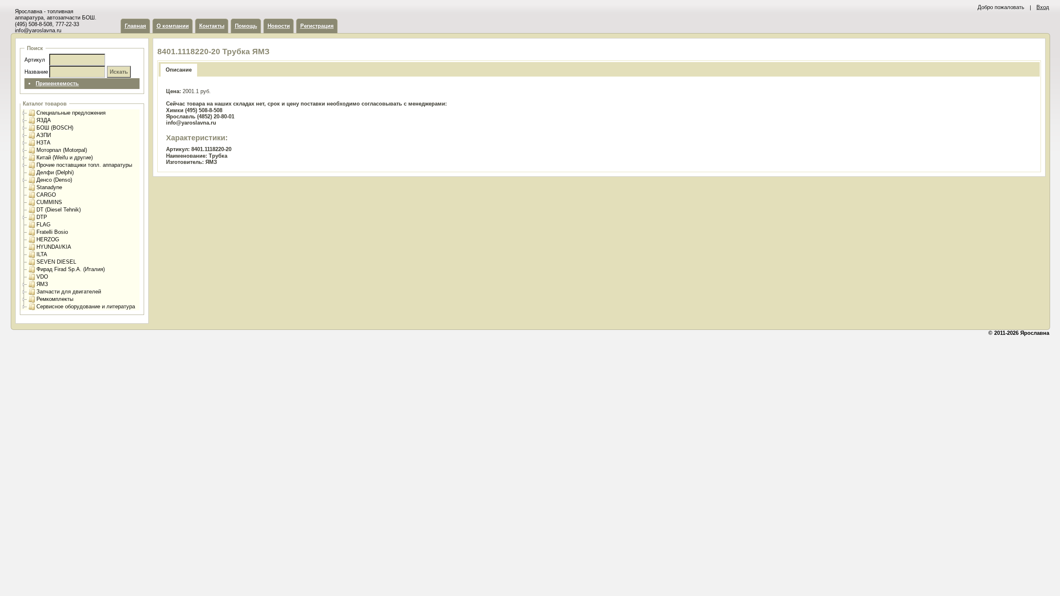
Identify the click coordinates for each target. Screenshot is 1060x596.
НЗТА (43, 142)
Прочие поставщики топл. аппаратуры (84, 165)
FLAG (43, 224)
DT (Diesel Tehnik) (58, 210)
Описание (179, 70)
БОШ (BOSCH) (54, 128)
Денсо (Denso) (54, 180)
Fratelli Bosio (52, 232)
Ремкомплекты (54, 299)
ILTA (41, 254)
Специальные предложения (71, 113)
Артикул (34, 60)
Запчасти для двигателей (68, 291)
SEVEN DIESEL (56, 262)
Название (36, 72)
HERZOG (47, 239)
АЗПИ (43, 135)
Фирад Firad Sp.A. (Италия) (70, 269)
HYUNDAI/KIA (53, 247)
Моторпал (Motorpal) (61, 150)
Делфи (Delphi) (55, 172)
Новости (278, 26)
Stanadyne (49, 187)
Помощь (246, 26)
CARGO (46, 195)
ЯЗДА (43, 120)
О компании (173, 26)
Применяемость (57, 83)
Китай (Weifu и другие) (64, 157)
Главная (135, 26)
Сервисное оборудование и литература (85, 306)
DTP (41, 217)
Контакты (211, 26)
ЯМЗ (42, 284)
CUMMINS (49, 202)
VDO (42, 277)
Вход (1042, 7)
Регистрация (317, 26)
